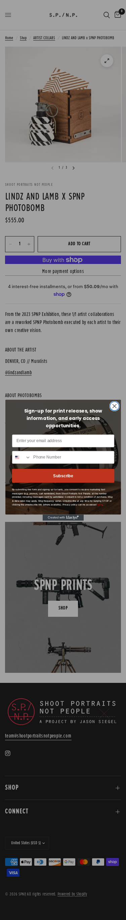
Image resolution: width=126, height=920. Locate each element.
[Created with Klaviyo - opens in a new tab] (62, 518)
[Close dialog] (114, 406)
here (99, 504)
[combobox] (21, 457)
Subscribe (63, 476)
